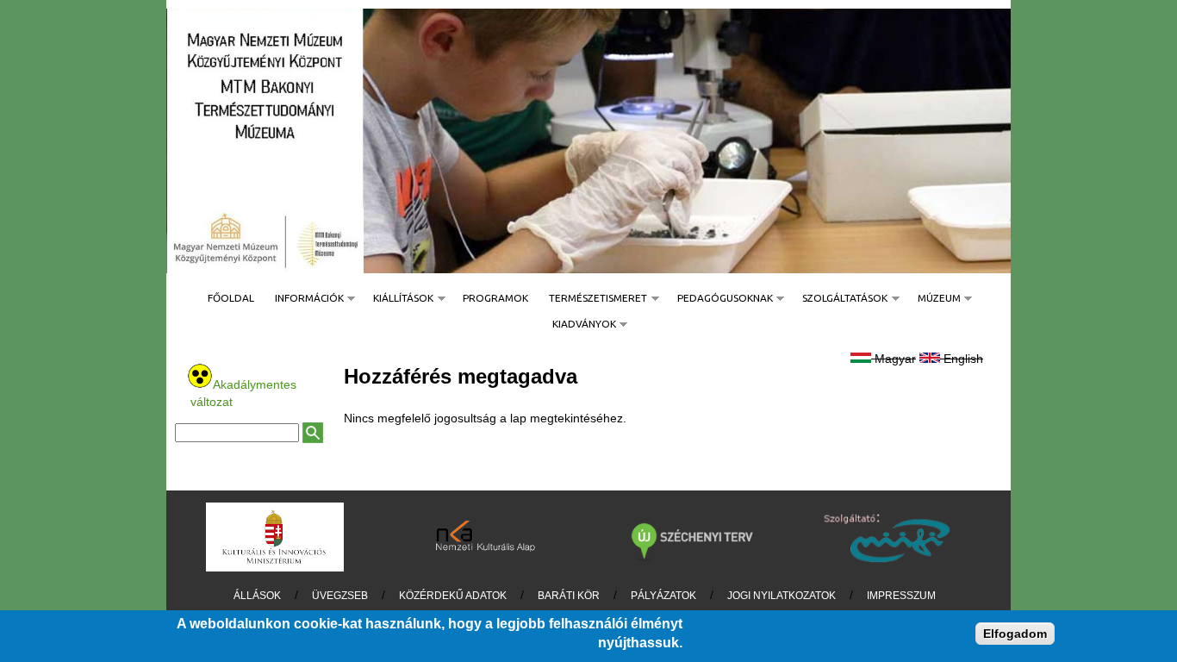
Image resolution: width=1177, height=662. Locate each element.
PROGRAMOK (495, 297)
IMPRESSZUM (901, 595)
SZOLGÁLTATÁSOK (839, 298)
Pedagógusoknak (720, 298)
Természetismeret (593, 298)
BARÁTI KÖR (569, 595)
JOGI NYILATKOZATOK (781, 595)
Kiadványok (579, 324)
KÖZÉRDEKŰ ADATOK (453, 595)
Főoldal (231, 297)
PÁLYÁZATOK (663, 595)
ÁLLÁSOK (257, 595)
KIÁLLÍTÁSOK (398, 298)
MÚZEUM (934, 298)
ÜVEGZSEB (340, 595)
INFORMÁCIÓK (304, 298)
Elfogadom (1015, 633)
